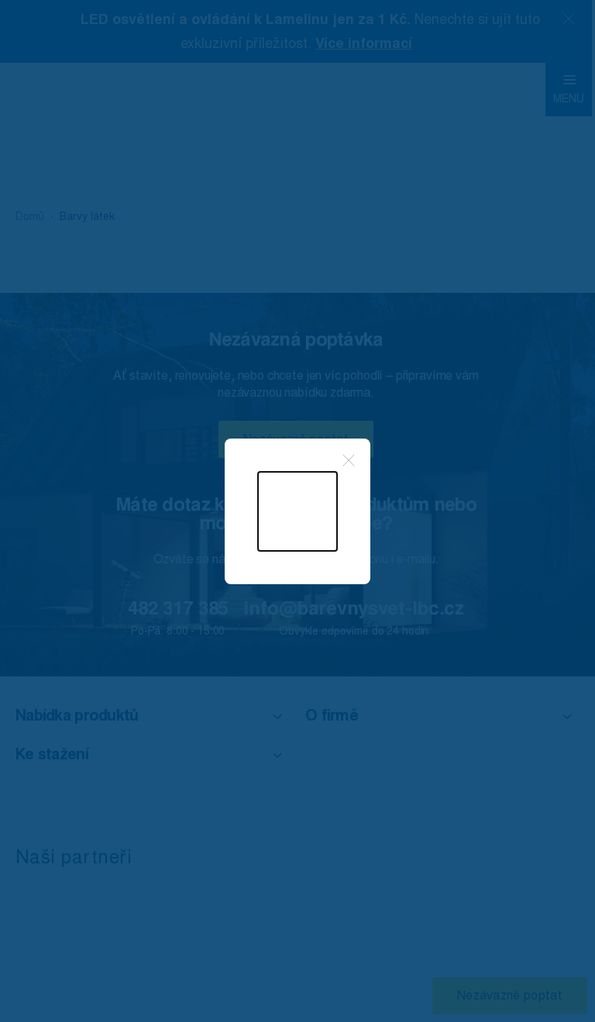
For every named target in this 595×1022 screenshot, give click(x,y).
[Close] (348, 460)
